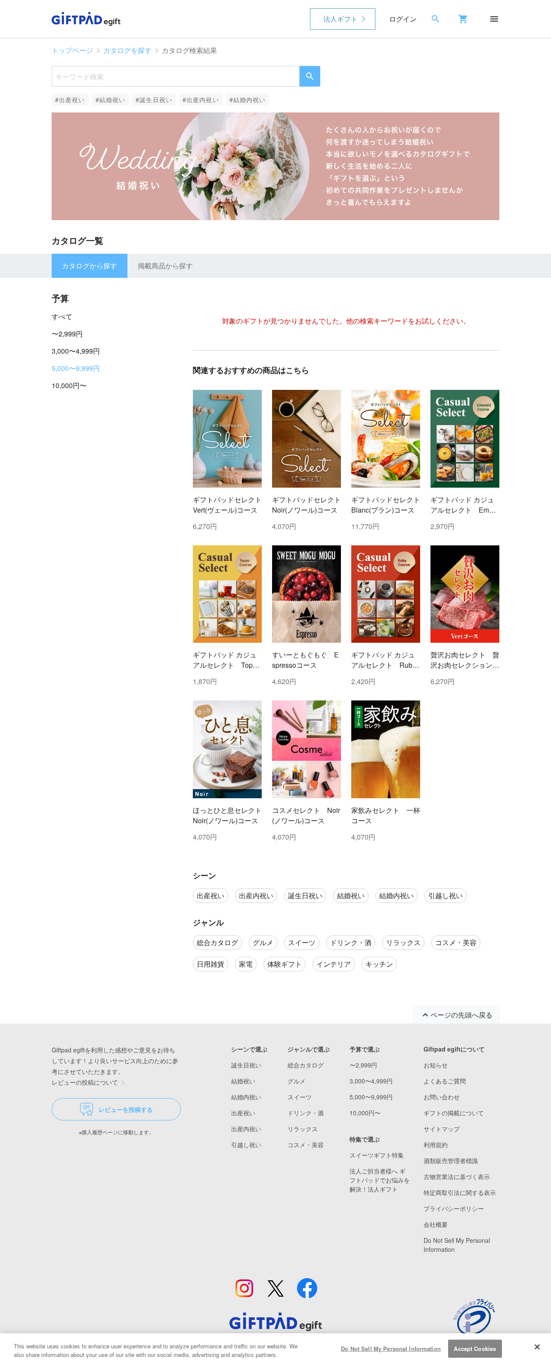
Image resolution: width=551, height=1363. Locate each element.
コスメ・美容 (306, 1144)
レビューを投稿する (126, 1109)
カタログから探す (89, 266)
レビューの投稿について (85, 1082)
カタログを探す (127, 50)
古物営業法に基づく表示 (457, 1176)
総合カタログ (306, 1065)
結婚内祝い (246, 1096)
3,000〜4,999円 (76, 351)
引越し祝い (246, 1144)
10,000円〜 (69, 385)
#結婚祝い (111, 99)
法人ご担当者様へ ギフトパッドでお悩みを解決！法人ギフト (380, 1180)
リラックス (303, 1128)
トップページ (72, 50)
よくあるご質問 (445, 1081)
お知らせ (436, 1065)
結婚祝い (243, 1081)
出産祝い (243, 1112)
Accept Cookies (475, 1348)
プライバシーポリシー (454, 1208)
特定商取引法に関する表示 (460, 1192)
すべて (62, 316)
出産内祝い (246, 1128)
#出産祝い (70, 99)
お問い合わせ (442, 1096)
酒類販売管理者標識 (451, 1160)
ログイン (403, 19)
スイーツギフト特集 (377, 1155)
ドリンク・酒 (306, 1112)
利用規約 (436, 1144)
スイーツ (300, 1096)
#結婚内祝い (247, 99)
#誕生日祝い (154, 99)
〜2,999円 (67, 334)
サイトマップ (442, 1128)
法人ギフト (340, 19)
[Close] (537, 1347)
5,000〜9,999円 (76, 368)
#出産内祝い (201, 99)
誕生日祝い (246, 1065)
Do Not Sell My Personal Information (391, 1348)
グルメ (297, 1081)
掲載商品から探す (165, 266)
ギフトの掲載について (454, 1112)
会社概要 (436, 1224)
